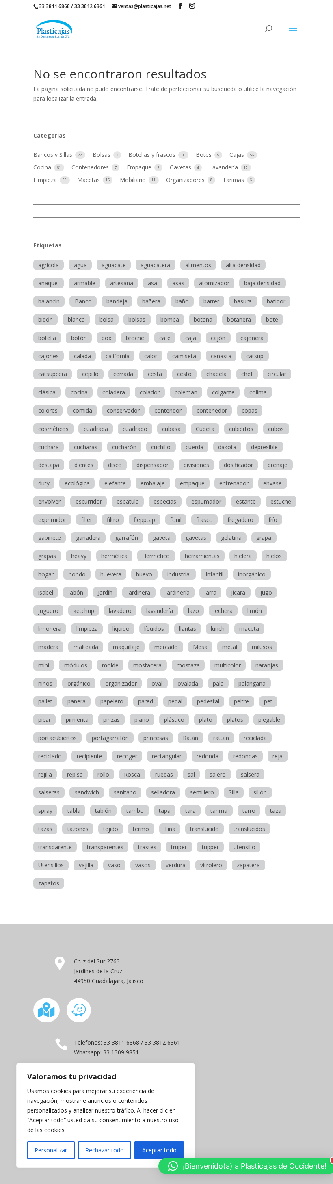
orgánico (79, 683)
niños (45, 683)
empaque (192, 483)
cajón (218, 338)
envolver (49, 501)
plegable (269, 719)
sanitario (125, 792)
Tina (169, 829)
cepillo (90, 374)
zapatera (248, 865)
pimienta (77, 719)
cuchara (48, 447)
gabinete (49, 537)
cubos (276, 429)
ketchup (84, 611)
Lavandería (224, 167)
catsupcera (52, 374)
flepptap (144, 520)
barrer (211, 301)
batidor (276, 301)
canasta (221, 356)
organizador (121, 683)
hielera (243, 556)
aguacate (114, 265)
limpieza (87, 628)
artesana (121, 283)
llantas (187, 628)
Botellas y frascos (152, 154)
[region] (105, 1115)
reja (277, 756)
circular (277, 374)
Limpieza (45, 180)
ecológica (77, 483)
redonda (207, 756)
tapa (165, 810)
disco (115, 465)
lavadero (120, 611)
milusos (262, 647)
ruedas (164, 774)
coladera (113, 392)
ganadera (88, 537)
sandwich (87, 792)
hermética (114, 556)
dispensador (152, 465)
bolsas (136, 319)
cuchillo (161, 447)
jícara (238, 592)
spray (45, 810)
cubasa (171, 429)
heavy (78, 556)
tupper (210, 847)
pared (145, 701)
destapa (48, 465)
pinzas (111, 719)
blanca (76, 319)
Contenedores (90, 167)
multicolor (227, 665)
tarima (218, 810)
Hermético (156, 556)
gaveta (162, 537)
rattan (221, 738)
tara (190, 810)
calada (82, 356)
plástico (174, 719)
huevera (110, 574)
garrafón (126, 537)
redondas (245, 756)
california (118, 356)
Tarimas (234, 180)
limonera (49, 628)
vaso (114, 865)
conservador (123, 410)
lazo (193, 611)
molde (110, 665)
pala (218, 683)
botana (203, 319)
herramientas (202, 556)
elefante (115, 483)
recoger (127, 756)
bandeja (117, 301)
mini (43, 665)
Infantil (214, 574)
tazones (78, 829)
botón (79, 338)
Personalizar (51, 1150)
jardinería (177, 592)
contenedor (212, 410)
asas (178, 283)
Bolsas (102, 154)
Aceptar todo (159, 1150)
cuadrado (135, 429)
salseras (49, 792)
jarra (210, 592)
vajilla (86, 865)
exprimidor (52, 520)
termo (141, 829)
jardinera (138, 592)
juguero (48, 611)
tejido (110, 829)
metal (229, 647)
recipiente (89, 756)
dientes (83, 465)
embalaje (153, 483)
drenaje (278, 465)
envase (272, 483)
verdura (176, 865)
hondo (77, 574)
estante (246, 501)
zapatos (48, 883)
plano (141, 719)
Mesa (200, 647)
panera (76, 701)
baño (182, 301)
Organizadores (186, 180)
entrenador (234, 483)
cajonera (252, 338)
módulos (75, 665)
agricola (48, 265)
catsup (255, 356)
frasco (204, 520)
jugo (266, 592)
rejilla (45, 774)
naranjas (266, 665)
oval (156, 683)
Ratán (190, 738)
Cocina (43, 167)
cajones (48, 356)
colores (48, 410)
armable (84, 283)
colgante (223, 392)
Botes (204, 154)
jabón (75, 592)
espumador (206, 501)
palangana (252, 683)
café (165, 338)
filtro (113, 520)
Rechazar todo (104, 1150)
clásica (47, 392)
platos (235, 719)
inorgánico (252, 574)
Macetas (89, 180)
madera (48, 647)
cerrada (123, 374)
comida (82, 410)
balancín (49, 301)
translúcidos (249, 829)
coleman (186, 392)
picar (44, 719)
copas (249, 410)
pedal (175, 701)
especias (165, 501)
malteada (86, 647)
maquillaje (126, 647)
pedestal (208, 701)
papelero (111, 701)
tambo (135, 810)
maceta (249, 628)
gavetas (196, 537)
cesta (155, 374)
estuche (280, 501)
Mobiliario (133, 180)
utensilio (244, 847)
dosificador (238, 465)
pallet (45, 701)
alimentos (198, 265)
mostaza (188, 665)
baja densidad (262, 283)
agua (80, 265)
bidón (45, 319)
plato (205, 719)
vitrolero (211, 865)
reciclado (50, 756)
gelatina (231, 537)
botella (47, 338)
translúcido (204, 829)
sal (191, 774)
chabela (216, 374)
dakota (227, 447)
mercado (166, 647)
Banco (83, 301)
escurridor (89, 501)
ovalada (187, 683)
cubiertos (241, 429)
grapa (263, 537)
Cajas (237, 154)
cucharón (124, 447)
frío (272, 520)
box (106, 338)
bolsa (106, 319)
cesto (184, 374)
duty (44, 483)
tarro (248, 810)
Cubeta (205, 429)
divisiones (196, 465)
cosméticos (53, 429)
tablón (103, 810)
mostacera (147, 665)
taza (275, 810)
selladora (163, 792)
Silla (234, 792)
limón (254, 611)
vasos (143, 865)
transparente (55, 847)
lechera (223, 611)
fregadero (240, 520)
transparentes (105, 847)
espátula (128, 501)
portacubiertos (57, 738)
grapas (47, 556)
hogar (46, 574)
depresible (264, 447)
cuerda (194, 447)
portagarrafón (110, 738)
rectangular (167, 756)
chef (247, 374)
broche (135, 338)
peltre (241, 701)
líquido (121, 628)
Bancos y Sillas (53, 154)
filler (86, 520)
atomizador (214, 283)
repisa (75, 774)
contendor (168, 410)
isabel (45, 592)
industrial (179, 574)
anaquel (48, 283)
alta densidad (243, 265)
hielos (274, 556)
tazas (45, 829)
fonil (176, 520)
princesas (155, 738)
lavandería (159, 611)
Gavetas (181, 167)
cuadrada (96, 429)
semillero (202, 792)
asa (152, 283)
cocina (79, 392)
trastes (147, 847)
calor (150, 356)
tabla (73, 810)
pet (268, 701)
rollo (103, 774)
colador (150, 392)
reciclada (255, 738)
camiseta (184, 356)
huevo (144, 574)
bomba (169, 319)
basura (243, 301)
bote (272, 319)
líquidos (154, 628)
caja (190, 338)
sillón (260, 792)
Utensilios (51, 865)
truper (179, 847)
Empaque (140, 167)
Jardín (105, 592)
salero (218, 774)
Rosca (132, 774)
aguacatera (155, 265)
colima (258, 392)
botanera (239, 319)
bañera (151, 301)
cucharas (85, 447)
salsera (250, 774)
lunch (218, 628)
